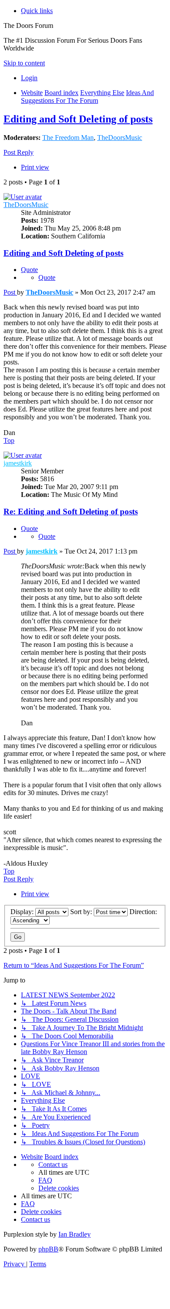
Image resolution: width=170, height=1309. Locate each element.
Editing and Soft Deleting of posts (78, 119)
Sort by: (82, 911)
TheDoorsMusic (119, 137)
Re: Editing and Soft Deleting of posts (70, 511)
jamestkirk (17, 463)
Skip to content (24, 63)
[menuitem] (29, 78)
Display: (22, 911)
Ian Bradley (74, 1234)
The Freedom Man (68, 137)
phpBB (48, 1249)
